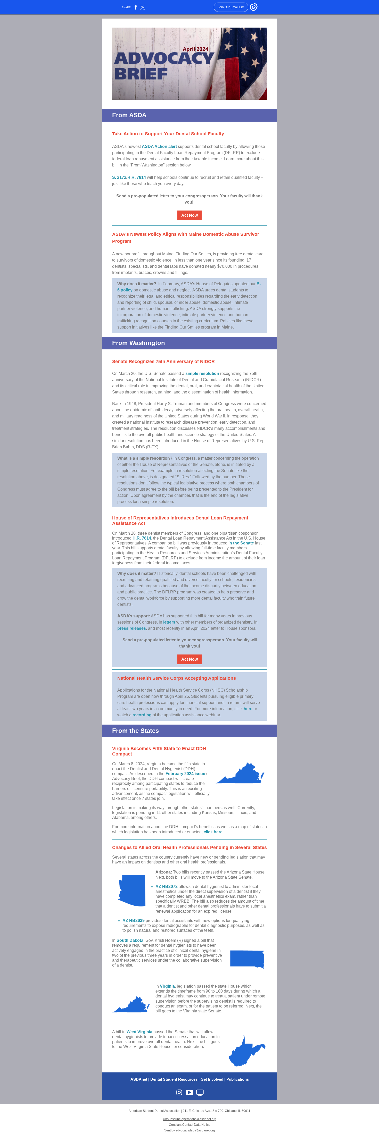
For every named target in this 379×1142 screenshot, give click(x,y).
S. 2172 (119, 177)
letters (169, 622)
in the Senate (241, 543)
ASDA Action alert (159, 146)
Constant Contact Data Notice (189, 1125)
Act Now (189, 215)
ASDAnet (138, 1079)
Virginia (167, 986)
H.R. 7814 (136, 177)
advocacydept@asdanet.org (195, 1130)
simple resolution (202, 373)
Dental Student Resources (173, 1079)
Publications (237, 1079)
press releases (131, 628)
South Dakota (130, 940)
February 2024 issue (185, 773)
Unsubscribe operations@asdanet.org (189, 1119)
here (248, 709)
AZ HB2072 (167, 886)
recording (142, 715)
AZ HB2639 (133, 920)
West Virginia (139, 1032)
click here (213, 832)
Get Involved (212, 1079)
